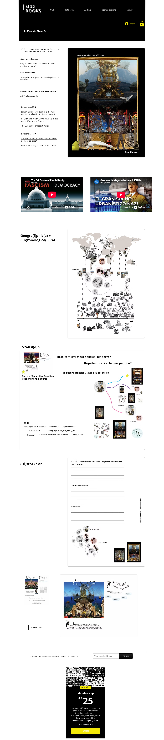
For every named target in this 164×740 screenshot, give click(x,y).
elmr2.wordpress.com (71, 656)
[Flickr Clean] (150, 651)
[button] (142, 23)
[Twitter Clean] (145, 651)
